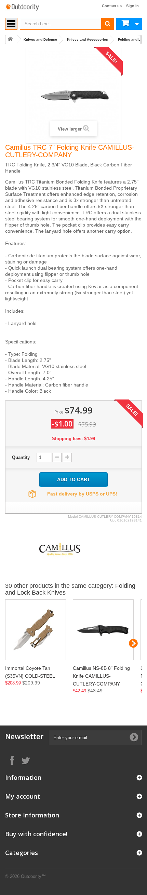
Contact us (112, 6)
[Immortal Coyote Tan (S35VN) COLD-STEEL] (35, 629)
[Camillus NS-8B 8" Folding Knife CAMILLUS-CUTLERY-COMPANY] (103, 629)
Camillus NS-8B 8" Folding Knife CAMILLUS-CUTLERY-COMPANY (101, 676)
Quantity (21, 457)
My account (22, 796)
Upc (113, 520)
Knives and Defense (40, 39)
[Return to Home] (10, 39)
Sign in (132, 6)
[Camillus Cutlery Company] (59, 548)
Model (73, 516)
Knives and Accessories (87, 39)
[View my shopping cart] (129, 24)
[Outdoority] (22, 7)
